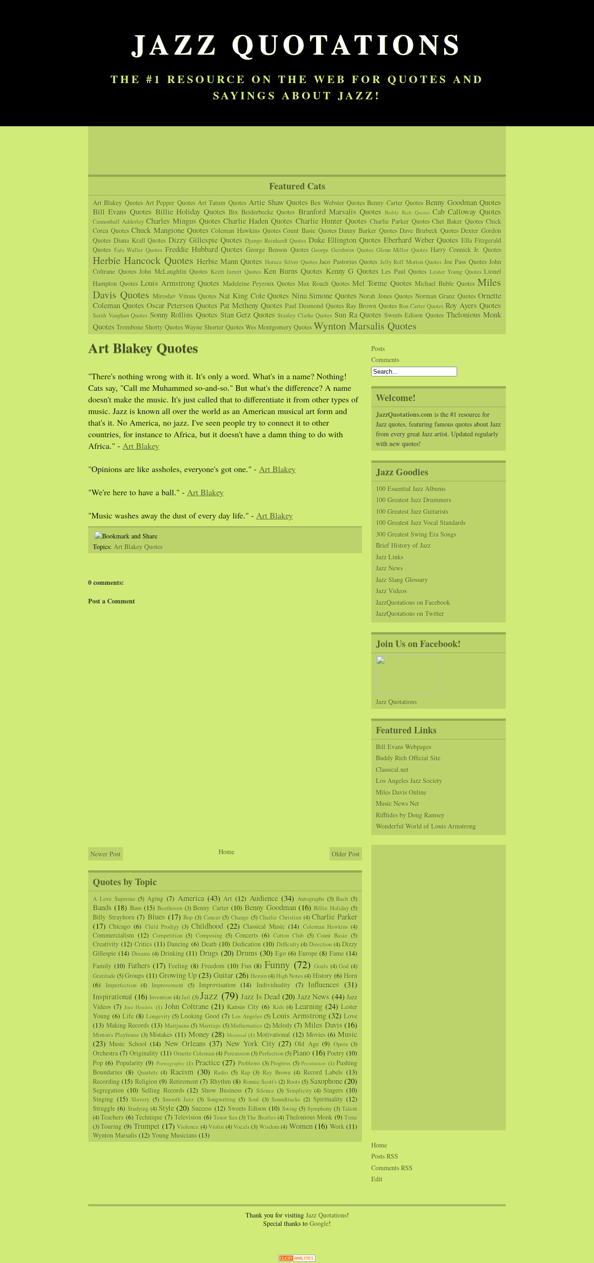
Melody (282, 1025)
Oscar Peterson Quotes (182, 305)
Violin (216, 1127)
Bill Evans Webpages (403, 746)
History (322, 975)
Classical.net (392, 769)
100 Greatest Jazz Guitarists (412, 511)
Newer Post (105, 853)
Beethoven (169, 908)
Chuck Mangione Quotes (169, 230)
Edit (376, 1178)
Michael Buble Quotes (445, 283)
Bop (188, 917)
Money (198, 1034)
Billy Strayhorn (114, 917)
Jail (185, 997)
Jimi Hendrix (138, 1007)
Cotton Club (288, 935)
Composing (209, 935)
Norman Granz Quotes (445, 295)
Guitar (223, 975)
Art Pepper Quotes (170, 202)
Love (350, 1015)
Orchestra (105, 1053)
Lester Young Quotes (456, 272)
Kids (278, 1007)
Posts (378, 348)
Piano (301, 1052)
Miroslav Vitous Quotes (184, 295)
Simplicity (299, 1091)
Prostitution (313, 1063)
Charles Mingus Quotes (183, 220)
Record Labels (323, 1072)
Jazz (209, 995)
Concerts (246, 935)
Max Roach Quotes (323, 283)
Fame (336, 953)
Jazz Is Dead (260, 996)
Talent (349, 1109)
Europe (307, 953)
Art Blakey (141, 445)
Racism (182, 1071)
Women (301, 1126)
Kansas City (243, 1006)
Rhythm (220, 1081)
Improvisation (217, 984)
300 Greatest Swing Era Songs (416, 534)
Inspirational (112, 996)
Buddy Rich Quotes (407, 212)
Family (102, 965)
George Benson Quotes (277, 249)
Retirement (183, 1081)
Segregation (108, 1090)
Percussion (237, 1053)
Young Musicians (174, 1135)
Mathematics (246, 1026)
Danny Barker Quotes (368, 230)
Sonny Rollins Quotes (184, 314)
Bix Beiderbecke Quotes (262, 211)
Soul (253, 1099)
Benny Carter (210, 907)
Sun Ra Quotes (358, 314)
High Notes (289, 976)
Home (226, 851)
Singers (333, 1090)
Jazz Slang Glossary (402, 579)
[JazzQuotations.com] (407, 691)
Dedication (246, 943)
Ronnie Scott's (260, 1082)
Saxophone (326, 1080)
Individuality (274, 984)
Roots (293, 1082)
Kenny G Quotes (352, 271)
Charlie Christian (280, 917)
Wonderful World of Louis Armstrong (426, 826)
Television (187, 1117)
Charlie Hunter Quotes (331, 220)
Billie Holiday (331, 908)
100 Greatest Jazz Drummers (413, 499)
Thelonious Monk (309, 1117)
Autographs (310, 899)
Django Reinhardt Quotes (276, 241)
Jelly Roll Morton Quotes (411, 262)
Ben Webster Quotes (337, 202)
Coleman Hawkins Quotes (245, 230)
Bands (102, 907)
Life (128, 1015)
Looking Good (200, 1015)
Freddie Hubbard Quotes (204, 249)
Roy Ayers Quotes (473, 305)
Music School (127, 1043)
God (344, 966)
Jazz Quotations (297, 43)
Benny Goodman (270, 907)
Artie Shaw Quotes (278, 202)
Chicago (119, 926)
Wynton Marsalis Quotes (365, 325)
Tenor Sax (225, 1117)
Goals (321, 966)
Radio (221, 1072)
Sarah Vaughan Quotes (120, 315)
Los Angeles (247, 1016)
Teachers (112, 1117)
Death (209, 943)
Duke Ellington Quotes (345, 239)
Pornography (170, 1063)
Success (202, 1108)
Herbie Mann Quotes (229, 261)
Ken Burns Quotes (293, 271)
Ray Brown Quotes (371, 305)
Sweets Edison (247, 1108)
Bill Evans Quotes (122, 211)
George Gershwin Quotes (342, 250)
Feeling (178, 965)
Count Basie (332, 935)
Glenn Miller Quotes (402, 250)
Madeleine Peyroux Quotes (259, 283)
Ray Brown (277, 1072)
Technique (149, 1117)
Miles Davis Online (401, 792)
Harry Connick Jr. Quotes (466, 249)
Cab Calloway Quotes (467, 211)
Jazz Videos (391, 590)
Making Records (127, 1025)
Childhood (207, 925)
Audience (264, 898)
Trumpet (147, 1126)
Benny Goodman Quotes (463, 202)
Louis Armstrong (299, 1015)
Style (166, 1107)
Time (350, 1117)
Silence (265, 1091)
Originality (143, 1053)
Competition (167, 935)
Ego (280, 953)
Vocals (241, 1127)
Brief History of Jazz (403, 545)
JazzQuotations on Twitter (410, 613)
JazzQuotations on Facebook (413, 602)
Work (337, 1126)
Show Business (221, 1090)
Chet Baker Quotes (457, 221)
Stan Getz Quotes (247, 314)
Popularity (129, 1062)
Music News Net (397, 803)
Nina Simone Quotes (324, 295)
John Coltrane (186, 1006)
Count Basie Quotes (309, 230)
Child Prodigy (162, 927)
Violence (188, 1127)
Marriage (210, 1026)
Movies (315, 1034)
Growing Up (178, 975)
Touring (111, 1126)
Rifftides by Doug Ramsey (410, 814)
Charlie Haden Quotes (258, 220)
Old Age (306, 1043)
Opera (341, 1044)
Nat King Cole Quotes (254, 295)
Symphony (319, 1109)
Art (227, 898)
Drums (247, 952)
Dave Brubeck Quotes (429, 230)
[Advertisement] (297, 149)
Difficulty (288, 944)
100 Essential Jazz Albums (411, 488)
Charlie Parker (334, 916)
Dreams (141, 954)
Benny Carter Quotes (395, 202)
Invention (160, 997)
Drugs (209, 952)
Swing (289, 1109)
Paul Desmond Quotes (314, 305)
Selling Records (163, 1090)
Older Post (346, 853)
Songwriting (221, 1099)
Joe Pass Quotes (465, 261)
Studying (138, 1109)
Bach (342, 899)
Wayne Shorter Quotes (214, 327)
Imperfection (121, 985)
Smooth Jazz (178, 1099)
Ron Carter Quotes (421, 306)
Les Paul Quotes (403, 271)
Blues (156, 916)
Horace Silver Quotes (291, 262)
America (191, 898)
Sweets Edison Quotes (414, 315)
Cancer (212, 917)
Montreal (236, 1034)
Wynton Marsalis (115, 1135)
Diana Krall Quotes (140, 240)
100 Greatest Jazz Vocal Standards (420, 522)
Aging (155, 898)
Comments (385, 359)
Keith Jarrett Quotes (236, 272)
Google (319, 1223)
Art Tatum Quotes (222, 202)
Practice (207, 1062)
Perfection (271, 1053)
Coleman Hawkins (325, 927)
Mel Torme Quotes (382, 283)
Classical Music (264, 926)
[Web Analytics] (297, 1259)
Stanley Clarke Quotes (305, 315)
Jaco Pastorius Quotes (348, 261)
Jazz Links (389, 556)
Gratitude (104, 976)
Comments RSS (392, 1167)
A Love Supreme (114, 899)
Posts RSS (384, 1156)
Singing (103, 1099)
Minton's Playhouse (116, 1035)
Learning (309, 1006)
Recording (106, 1081)
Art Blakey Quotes (118, 202)
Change (240, 917)
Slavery (140, 1099)
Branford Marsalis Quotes (339, 211)
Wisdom (269, 1127)
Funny (277, 964)
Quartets (147, 1072)
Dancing (178, 943)
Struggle (104, 1108)
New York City (250, 1043)
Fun (246, 965)
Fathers (139, 965)
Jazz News (313, 996)
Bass (136, 907)
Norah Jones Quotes (386, 295)
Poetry (335, 1053)
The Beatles (261, 1117)
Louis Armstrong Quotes (180, 283)
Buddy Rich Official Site (408, 757)
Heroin (259, 976)
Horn (350, 975)
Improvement (167, 985)
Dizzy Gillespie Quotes (205, 239)
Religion (146, 1081)
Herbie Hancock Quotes (143, 260)
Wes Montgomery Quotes (278, 327)
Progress (281, 1063)
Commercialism (113, 935)
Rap (245, 1072)
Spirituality (328, 1099)
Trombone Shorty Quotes (149, 327)
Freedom (213, 965)
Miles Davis (323, 1024)
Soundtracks (285, 1099)
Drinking (172, 953)
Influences (323, 984)
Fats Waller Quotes (138, 250)
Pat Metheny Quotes (251, 305)
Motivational (273, 1034)
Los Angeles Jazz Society (409, 780)
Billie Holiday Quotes (190, 211)
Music (347, 1034)
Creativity (106, 943)
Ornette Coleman (194, 1053)
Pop (98, 1062)
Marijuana (177, 1026)
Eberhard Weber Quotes (421, 239)
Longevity (158, 1016)
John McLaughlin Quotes (173, 271)
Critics (143, 943)
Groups (134, 975)
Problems (249, 1063)
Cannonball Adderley (118, 222)
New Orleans (185, 1043)
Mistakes (160, 1034)
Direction (320, 944)
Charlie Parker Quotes (400, 221)
